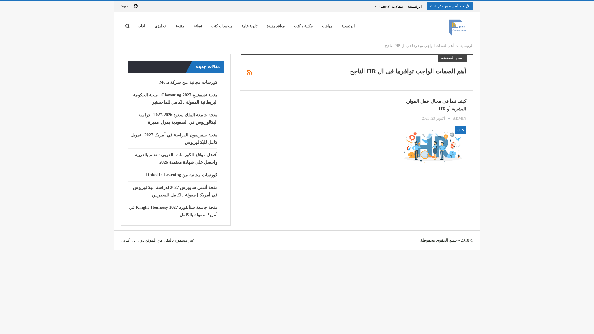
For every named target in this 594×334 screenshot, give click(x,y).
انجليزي (160, 26)
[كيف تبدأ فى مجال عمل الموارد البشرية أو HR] (432, 145)
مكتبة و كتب (303, 26)
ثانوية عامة (249, 26)
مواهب (327, 26)
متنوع (180, 26)
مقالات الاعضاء (390, 6)
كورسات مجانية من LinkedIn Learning (181, 175)
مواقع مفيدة (276, 26)
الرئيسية (415, 6)
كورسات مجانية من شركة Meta (188, 82)
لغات (141, 26)
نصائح (197, 26)
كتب (460, 129)
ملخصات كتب (221, 26)
